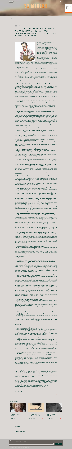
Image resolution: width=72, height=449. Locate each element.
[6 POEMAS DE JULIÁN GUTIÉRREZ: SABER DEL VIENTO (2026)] (36, 407)
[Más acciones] (56, 25)
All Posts (11, 18)
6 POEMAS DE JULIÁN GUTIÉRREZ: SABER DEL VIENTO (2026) (34, 415)
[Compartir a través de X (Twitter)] (18, 391)
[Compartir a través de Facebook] (15, 391)
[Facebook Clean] (61, 1)
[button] (61, 18)
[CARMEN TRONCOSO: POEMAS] (18, 407)
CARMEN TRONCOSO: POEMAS (16, 415)
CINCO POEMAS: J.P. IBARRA (52, 415)
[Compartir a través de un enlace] (24, 391)
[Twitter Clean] (60, 1)
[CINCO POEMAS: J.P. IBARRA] (54, 407)
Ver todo (61, 401)
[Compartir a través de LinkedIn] (21, 391)
